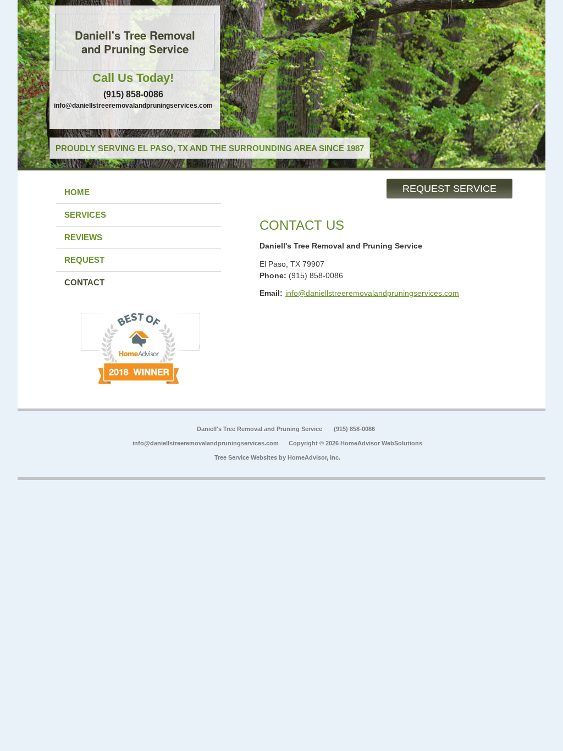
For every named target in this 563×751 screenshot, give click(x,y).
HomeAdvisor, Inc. (314, 457)
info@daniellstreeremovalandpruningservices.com (133, 105)
